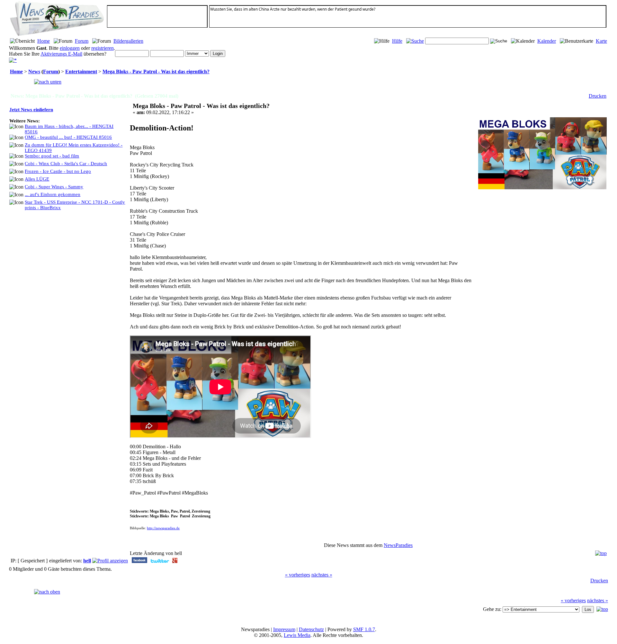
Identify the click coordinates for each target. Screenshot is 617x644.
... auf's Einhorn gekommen (52, 194)
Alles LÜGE (37, 179)
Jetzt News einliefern (31, 109)
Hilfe (397, 41)
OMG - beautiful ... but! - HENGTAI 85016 (68, 137)
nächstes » (321, 574)
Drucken (597, 96)
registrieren (102, 48)
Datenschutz (311, 629)
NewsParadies (398, 545)
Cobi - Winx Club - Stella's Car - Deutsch (66, 163)
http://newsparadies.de (163, 528)
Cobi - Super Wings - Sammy (54, 186)
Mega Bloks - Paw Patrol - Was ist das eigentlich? (156, 71)
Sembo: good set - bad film (52, 155)
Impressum (284, 629)
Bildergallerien (128, 41)
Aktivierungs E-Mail (61, 54)
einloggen (70, 48)
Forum (81, 41)
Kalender (546, 41)
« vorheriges (297, 574)
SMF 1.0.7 (364, 629)
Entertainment (81, 71)
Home (43, 41)
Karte (601, 41)
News (34, 71)
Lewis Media (297, 635)
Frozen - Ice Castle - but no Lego (58, 171)
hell (87, 560)
